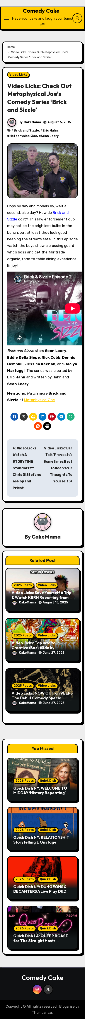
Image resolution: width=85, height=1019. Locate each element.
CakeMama (32, 122)
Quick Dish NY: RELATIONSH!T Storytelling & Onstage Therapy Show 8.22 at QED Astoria (41, 844)
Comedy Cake (41, 10)
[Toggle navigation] (6, 18)
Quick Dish (48, 781)
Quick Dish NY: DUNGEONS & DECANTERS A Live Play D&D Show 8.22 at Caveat (39, 891)
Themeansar (42, 1012)
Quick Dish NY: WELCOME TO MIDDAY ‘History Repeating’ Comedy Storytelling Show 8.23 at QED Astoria (42, 795)
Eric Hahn (50, 130)
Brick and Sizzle (26, 130)
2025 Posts (23, 585)
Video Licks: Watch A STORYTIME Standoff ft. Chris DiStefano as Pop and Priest (27, 468)
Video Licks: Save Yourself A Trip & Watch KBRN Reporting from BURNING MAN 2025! (41, 597)
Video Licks (18, 74)
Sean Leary (50, 136)
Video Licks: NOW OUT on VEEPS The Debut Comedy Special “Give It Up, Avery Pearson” (42, 698)
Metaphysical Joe (23, 136)
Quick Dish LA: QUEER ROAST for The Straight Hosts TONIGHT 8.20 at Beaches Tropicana (40, 943)
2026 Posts (24, 781)
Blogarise (67, 1006)
